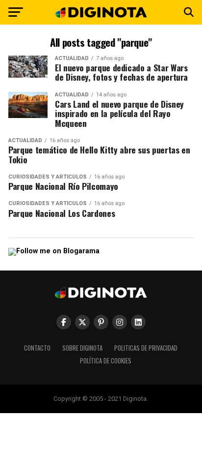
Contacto (37, 348)
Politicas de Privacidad (145, 348)
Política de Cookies (105, 360)
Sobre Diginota (82, 348)
